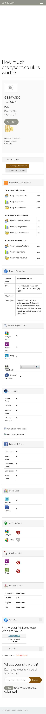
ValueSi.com (8, 2)
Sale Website (21, 655)
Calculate (35, 680)
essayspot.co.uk (14, 636)
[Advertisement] (23, 31)
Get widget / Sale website (18, 166)
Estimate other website (17, 170)
